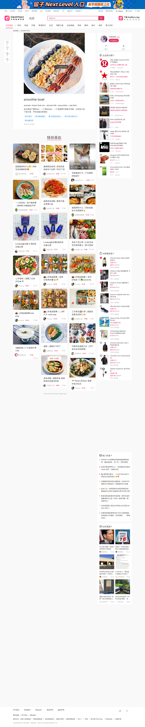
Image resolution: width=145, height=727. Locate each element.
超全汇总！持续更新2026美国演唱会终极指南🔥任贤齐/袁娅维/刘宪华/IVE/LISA (115, 489)
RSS (127, 711)
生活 (51, 25)
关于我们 (16, 710)
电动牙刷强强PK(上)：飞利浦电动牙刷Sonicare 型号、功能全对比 (115, 468)
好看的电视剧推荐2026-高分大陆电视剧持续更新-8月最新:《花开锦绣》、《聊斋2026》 (115, 515)
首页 (6, 11)
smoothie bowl (25, 31)
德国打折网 (60, 719)
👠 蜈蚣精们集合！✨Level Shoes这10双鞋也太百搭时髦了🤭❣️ (115, 475)
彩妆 (26, 25)
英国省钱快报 (37, 719)
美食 (79, 25)
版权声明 (61, 710)
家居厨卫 (42, 25)
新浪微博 (120, 711)
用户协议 (24, 715)
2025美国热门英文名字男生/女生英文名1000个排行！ (115, 506)
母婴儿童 (59, 25)
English (130, 11)
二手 (63, 11)
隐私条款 (33, 715)
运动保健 (70, 25)
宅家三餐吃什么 (72, 116)
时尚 (19, 25)
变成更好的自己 (56, 116)
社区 (41, 11)
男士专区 (109, 25)
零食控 (29, 116)
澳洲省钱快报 (70, 719)
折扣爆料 (48, 11)
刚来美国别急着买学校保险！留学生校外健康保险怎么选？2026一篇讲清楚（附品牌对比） (115, 498)
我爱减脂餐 (41, 116)
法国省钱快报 (49, 719)
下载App (120, 11)
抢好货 (20, 11)
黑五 (86, 719)
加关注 (114, 40)
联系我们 (110, 11)
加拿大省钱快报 (25, 719)
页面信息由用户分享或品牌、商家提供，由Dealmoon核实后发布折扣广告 (35, 723)
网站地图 (16, 715)
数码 (86, 25)
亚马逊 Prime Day (96, 719)
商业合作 (38, 710)
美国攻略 (34, 11)
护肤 (33, 25)
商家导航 (56, 11)
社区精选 (9, 25)
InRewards (108, 719)
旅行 (93, 25)
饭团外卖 (69, 11)
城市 (100, 25)
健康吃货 (30, 120)
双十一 (80, 719)
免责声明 (50, 710)
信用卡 (27, 11)
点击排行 (12, 11)
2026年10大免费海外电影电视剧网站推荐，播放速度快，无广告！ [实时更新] (115, 460)
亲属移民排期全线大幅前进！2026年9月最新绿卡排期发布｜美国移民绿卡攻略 (115, 482)
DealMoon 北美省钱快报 (14, 17)
